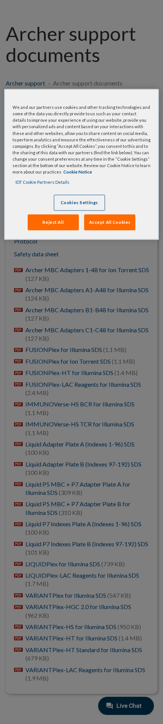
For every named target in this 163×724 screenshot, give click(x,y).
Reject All (53, 222)
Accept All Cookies (110, 222)
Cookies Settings (79, 202)
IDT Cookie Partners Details (42, 182)
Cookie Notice (77, 171)
